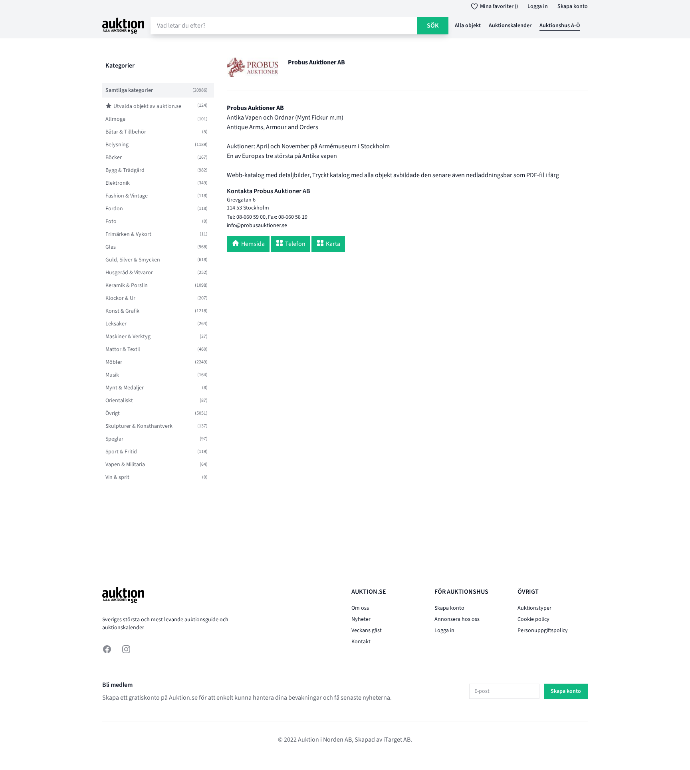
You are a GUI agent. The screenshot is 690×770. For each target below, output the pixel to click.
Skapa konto (572, 6)
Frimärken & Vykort (128, 234)
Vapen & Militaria (125, 465)
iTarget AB (396, 739)
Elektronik (117, 183)
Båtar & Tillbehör (125, 132)
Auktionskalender (510, 26)
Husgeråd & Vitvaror (129, 273)
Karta (333, 243)
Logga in (537, 6)
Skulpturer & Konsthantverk (138, 426)
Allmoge (115, 119)
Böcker (113, 158)
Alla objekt (468, 26)
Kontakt (361, 642)
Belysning (117, 145)
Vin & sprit (117, 477)
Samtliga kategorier (129, 90)
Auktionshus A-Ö (559, 26)
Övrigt (112, 413)
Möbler (113, 362)
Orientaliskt (119, 401)
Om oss (360, 608)
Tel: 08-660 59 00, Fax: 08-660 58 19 (267, 217)
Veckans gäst (366, 630)
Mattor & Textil (122, 349)
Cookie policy (533, 619)
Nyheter (361, 619)
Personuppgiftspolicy (543, 630)
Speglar (114, 439)
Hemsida (253, 243)
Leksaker (116, 324)
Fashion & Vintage (126, 196)
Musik (112, 375)
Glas (110, 247)
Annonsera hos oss (457, 619)
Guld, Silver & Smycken (132, 260)
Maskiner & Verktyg (128, 337)
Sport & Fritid (121, 452)
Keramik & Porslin (126, 285)
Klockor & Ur (120, 298)
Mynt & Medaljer (124, 388)
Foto (111, 221)
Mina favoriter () (499, 6)
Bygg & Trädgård (125, 170)
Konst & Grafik (122, 311)
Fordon (114, 209)
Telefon (295, 243)
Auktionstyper (534, 608)
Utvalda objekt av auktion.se (147, 106)
